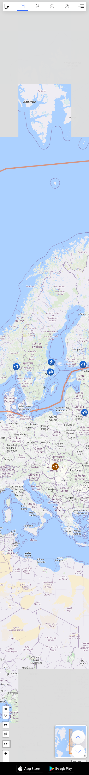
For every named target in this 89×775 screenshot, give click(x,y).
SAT (6, 744)
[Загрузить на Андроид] (61, 769)
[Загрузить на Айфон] (29, 769)
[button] (51, 362)
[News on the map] (9, 6)
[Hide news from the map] (5, 734)
